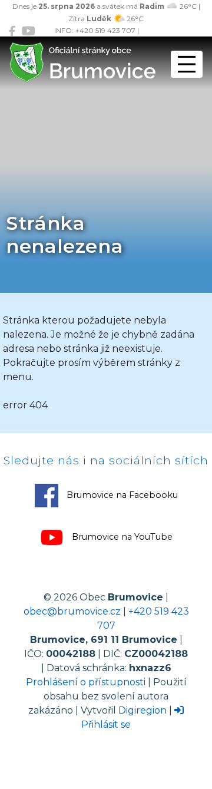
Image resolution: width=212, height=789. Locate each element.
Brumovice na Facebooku (121, 495)
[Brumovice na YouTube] (28, 31)
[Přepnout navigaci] (187, 64)
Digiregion (142, 710)
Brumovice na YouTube (121, 536)
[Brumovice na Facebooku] (12, 31)
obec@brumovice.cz (72, 611)
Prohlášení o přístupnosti (85, 682)
